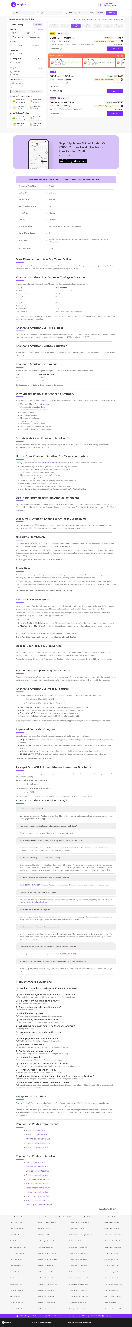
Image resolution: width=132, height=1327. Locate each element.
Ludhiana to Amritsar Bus (37, 1179)
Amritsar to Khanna (85, 507)
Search (110, 12)
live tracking (43, 404)
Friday (54, 26)
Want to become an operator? (81, 1322)
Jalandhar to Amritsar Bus (38, 1188)
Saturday (65, 26)
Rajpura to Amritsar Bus (37, 1192)
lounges (31, 429)
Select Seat (115, 49)
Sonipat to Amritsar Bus (37, 1184)
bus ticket (40, 968)
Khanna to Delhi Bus (35, 1130)
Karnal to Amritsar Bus (36, 1200)
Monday (86, 26)
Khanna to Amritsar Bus (37, 1147)
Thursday (119, 26)
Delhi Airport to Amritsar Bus (39, 1205)
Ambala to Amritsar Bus (37, 1175)
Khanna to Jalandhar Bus (38, 1139)
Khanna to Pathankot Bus (38, 1143)
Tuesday (97, 26)
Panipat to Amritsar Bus (37, 1167)
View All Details (54, 48)
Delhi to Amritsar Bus (35, 1162)
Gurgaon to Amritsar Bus (37, 1171)
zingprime (29, 543)
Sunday (75, 26)
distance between (31, 885)
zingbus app (48, 467)
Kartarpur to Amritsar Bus (37, 1196)
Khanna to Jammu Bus (36, 1135)
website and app (68, 954)
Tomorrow (100, 12)
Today (92, 13)
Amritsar (56, 463)
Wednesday (108, 26)
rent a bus (30, 677)
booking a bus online (100, 870)
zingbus (66, 467)
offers (36, 525)
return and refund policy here (33, 902)
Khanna (46, 463)
